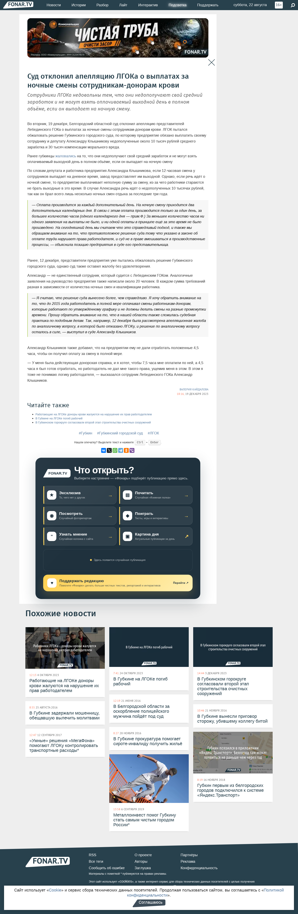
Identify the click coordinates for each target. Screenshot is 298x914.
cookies (126, 881)
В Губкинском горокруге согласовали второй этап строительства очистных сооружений (93, 422)
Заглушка (143, 868)
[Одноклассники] (126, 450)
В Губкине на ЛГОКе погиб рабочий (59, 418)
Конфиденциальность (199, 868)
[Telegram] (120, 450)
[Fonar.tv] (18, 5)
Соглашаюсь (150, 902)
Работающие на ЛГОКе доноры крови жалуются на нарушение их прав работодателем (93, 414)
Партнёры (189, 855)
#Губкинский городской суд (120, 433)
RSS (92, 855)
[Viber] (132, 450)
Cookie (55, 890)
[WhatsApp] (115, 450)
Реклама (188, 861)
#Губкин (85, 433)
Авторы (141, 861)
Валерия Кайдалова (194, 389)
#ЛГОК (153, 433)
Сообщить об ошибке (107, 868)
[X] (109, 450)
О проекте (143, 855)
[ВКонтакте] (103, 450)
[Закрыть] (211, 62)
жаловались (65, 156)
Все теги (96, 861)
